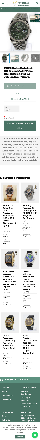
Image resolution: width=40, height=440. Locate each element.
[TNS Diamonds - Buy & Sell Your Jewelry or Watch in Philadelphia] (20, 3)
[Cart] (37, 3)
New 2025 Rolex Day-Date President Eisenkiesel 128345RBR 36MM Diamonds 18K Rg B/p (10, 215)
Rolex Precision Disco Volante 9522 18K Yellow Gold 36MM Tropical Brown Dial (30, 344)
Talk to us (20, 93)
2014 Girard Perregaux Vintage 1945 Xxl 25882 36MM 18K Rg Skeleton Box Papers (9, 279)
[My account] (35, 3)
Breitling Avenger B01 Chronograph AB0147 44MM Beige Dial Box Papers (30, 211)
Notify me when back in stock (20, 125)
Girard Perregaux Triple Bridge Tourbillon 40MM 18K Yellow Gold (9, 341)
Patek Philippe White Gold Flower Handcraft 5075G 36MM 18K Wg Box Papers (29, 280)
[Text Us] (35, 435)
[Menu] (3, 3)
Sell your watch (20, 99)
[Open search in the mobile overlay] (6, 3)
